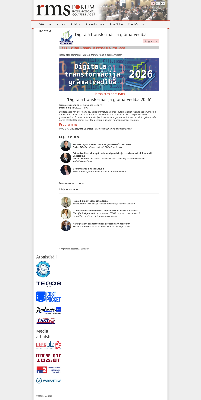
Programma (151, 41)
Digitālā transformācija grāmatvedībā (90, 47)
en (162, 3)
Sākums (64, 47)
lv (153, 3)
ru (158, 3)
